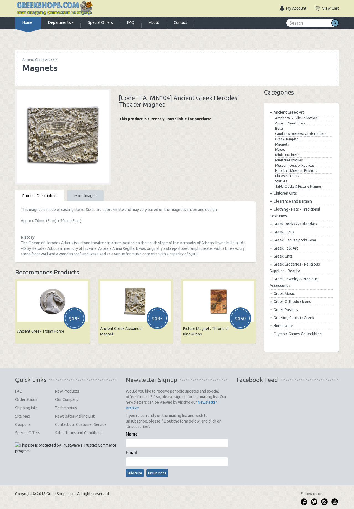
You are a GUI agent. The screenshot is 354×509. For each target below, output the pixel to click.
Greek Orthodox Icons (292, 301)
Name (131, 434)
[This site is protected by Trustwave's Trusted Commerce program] (66, 448)
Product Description (39, 196)
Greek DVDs (284, 232)
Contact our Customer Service (80, 424)
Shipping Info (26, 408)
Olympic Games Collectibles (298, 334)
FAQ (130, 22)
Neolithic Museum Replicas (296, 170)
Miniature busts (287, 155)
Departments (59, 22)
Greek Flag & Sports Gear (295, 240)
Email (131, 452)
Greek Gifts (283, 256)
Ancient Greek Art (289, 112)
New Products (67, 391)
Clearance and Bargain (293, 201)
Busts (279, 128)
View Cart (330, 8)
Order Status (26, 399)
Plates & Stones (287, 176)
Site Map (22, 416)
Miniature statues (289, 160)
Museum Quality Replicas (294, 165)
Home (27, 22)
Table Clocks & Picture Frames (298, 186)
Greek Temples (286, 139)
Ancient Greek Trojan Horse (40, 331)
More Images (85, 196)
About (154, 22)
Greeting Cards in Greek (294, 317)
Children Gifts (285, 193)
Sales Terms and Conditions (79, 433)
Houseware (283, 326)
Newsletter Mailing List (75, 416)
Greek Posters (286, 309)
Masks (280, 149)
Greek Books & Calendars (295, 224)
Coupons (23, 424)
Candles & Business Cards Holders (300, 134)
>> (38, 60)
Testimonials (66, 408)
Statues (281, 181)
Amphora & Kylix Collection (296, 118)
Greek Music (284, 293)
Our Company (67, 399)
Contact (180, 22)
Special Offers (100, 22)
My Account (296, 8)
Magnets (282, 144)
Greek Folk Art (286, 248)
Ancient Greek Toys (290, 123)
